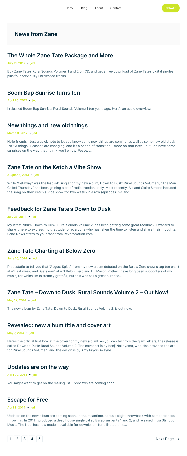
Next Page (168, 439)
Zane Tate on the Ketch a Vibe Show (54, 167)
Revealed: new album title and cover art (59, 325)
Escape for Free (27, 399)
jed (32, 63)
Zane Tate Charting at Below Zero (51, 250)
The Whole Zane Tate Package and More (60, 55)
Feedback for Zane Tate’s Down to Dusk (59, 209)
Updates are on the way (38, 367)
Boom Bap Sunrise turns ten (43, 92)
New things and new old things (47, 125)
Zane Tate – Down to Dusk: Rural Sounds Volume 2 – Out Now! (87, 292)
